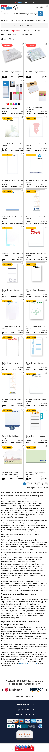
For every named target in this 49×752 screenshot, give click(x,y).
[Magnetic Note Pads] (12, 91)
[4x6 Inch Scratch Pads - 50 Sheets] (36, 164)
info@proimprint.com (28, 663)
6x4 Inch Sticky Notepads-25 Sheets (36, 437)
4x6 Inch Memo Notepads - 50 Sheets (12, 254)
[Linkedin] (19, 746)
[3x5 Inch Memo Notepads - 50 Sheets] (36, 274)
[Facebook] (25, 746)
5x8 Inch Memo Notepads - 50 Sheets (36, 364)
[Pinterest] (32, 746)
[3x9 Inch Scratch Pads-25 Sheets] (36, 201)
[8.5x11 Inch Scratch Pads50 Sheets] (36, 237)
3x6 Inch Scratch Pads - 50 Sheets (12, 181)
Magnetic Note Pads (9, 108)
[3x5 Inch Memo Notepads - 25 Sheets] (12, 274)
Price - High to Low (9, 34)
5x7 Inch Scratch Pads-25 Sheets (12, 145)
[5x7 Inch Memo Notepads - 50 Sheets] (36, 310)
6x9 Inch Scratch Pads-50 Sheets (12, 218)
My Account (23, 714)
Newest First (27, 34)
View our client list (23, 696)
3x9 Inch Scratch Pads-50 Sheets (12, 400)
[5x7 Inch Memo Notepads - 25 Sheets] (12, 310)
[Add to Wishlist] (22, 44)
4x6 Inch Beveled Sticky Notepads (11, 437)
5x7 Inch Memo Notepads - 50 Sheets (36, 327)
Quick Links (23, 709)
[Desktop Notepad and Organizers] (36, 91)
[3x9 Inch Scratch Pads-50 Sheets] (12, 383)
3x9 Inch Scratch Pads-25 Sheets (36, 218)
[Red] (8, 104)
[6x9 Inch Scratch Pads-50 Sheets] (12, 201)
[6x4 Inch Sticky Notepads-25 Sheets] (36, 420)
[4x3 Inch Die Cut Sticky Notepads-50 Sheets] (12, 456)
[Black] (19, 104)
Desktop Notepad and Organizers (34, 108)
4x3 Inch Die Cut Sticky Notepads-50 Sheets (10, 473)
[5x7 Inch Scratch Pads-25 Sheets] (12, 127)
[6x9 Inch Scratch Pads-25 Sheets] (36, 383)
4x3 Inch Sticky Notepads (35, 72)
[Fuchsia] (14, 104)
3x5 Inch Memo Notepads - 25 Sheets (12, 291)
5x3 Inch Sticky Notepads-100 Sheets (36, 473)
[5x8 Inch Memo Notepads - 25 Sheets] (12, 347)
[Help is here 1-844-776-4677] (41, 7)
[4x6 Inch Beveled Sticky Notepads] (12, 420)
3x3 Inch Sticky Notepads (11, 72)
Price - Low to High (32, 30)
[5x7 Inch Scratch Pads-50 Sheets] (36, 127)
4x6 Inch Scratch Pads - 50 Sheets (36, 181)
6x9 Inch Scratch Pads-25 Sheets (36, 400)
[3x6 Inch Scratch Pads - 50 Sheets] (12, 164)
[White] (6, 104)
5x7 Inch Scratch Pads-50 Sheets (36, 145)
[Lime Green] (11, 104)
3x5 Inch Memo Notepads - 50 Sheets (36, 291)
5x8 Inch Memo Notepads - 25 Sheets (12, 364)
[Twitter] (29, 746)
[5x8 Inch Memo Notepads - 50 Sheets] (36, 347)
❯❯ (46, 484)
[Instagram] (16, 746)
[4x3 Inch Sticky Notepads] (36, 54)
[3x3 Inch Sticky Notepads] (12, 54)
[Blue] (16, 104)
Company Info (23, 704)
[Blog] (22, 746)
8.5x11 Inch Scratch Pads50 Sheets (36, 254)
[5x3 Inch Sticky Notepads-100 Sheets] (36, 456)
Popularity (15, 30)
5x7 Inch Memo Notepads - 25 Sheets (12, 327)
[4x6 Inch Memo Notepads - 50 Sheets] (12, 237)
